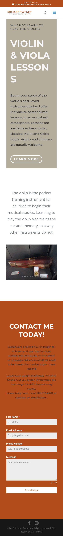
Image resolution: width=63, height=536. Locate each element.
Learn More (26, 159)
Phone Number (14, 443)
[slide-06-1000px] (31, 278)
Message (11, 457)
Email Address (14, 430)
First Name (13, 416)
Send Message (31, 490)
